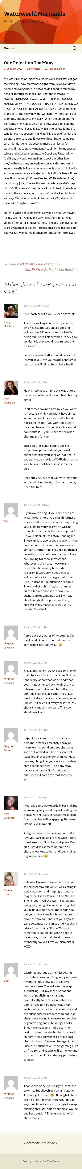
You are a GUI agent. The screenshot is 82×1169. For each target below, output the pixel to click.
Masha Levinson (56, 68)
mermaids (35, 68)
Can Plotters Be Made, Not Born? (51, 269)
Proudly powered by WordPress (41, 1161)
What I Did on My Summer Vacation (32, 263)
